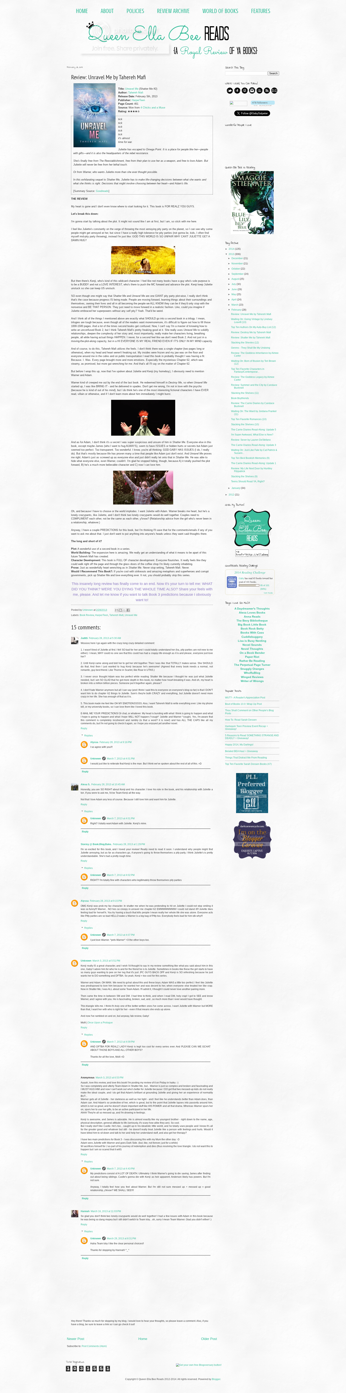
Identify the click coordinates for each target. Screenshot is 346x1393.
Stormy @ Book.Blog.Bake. (96, 844)
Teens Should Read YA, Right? (248, 481)
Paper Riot (252, 656)
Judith (84, 638)
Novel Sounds (252, 644)
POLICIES (135, 11)
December (237, 258)
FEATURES (260, 11)
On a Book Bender (252, 652)
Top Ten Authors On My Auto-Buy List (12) (253, 327)
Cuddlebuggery (252, 636)
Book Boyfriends (240, 398)
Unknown (95, 758)
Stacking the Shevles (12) (245, 342)
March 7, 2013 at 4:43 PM (121, 1168)
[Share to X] (124, 610)
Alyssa (94, 742)
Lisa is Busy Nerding (252, 640)
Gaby (241, 578)
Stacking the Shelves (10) (245, 424)
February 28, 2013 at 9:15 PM (106, 901)
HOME (82, 11)
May (234, 294)
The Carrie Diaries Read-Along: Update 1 (253, 463)
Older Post (209, 1339)
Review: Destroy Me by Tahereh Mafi (251, 332)
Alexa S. (85, 784)
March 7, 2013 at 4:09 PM (121, 1041)
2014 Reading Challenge (250, 572)
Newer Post (75, 1339)
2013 (232, 254)
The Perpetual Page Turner (252, 664)
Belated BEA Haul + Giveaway (241, 751)
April (234, 299)
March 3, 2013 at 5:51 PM (106, 960)
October (236, 268)
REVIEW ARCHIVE (173, 11)
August (235, 279)
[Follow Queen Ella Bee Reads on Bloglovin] (263, 105)
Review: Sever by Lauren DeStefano (251, 439)
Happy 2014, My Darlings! (239, 744)
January (236, 488)
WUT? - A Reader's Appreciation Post (245, 697)
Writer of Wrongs (252, 681)
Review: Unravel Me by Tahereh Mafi (251, 314)
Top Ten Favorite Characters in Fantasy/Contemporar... (247, 370)
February (236, 309)
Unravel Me (131, 88)
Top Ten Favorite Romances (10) (249, 419)
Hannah (85, 1211)
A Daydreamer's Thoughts (252, 608)
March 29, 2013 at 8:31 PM (121, 1238)
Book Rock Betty (252, 628)
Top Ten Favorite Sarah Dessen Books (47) (248, 764)
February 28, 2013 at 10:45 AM (108, 784)
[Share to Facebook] (128, 610)
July (233, 284)
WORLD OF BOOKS (220, 11)
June (234, 289)
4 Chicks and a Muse (153, 107)
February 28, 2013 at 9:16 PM (116, 742)
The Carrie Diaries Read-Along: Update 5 (253, 429)
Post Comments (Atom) (94, 1346)
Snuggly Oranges (252, 668)
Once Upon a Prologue (100, 1022)
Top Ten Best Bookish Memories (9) (250, 458)
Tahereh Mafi (135, 92)
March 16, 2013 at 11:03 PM (106, 1211)
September (237, 274)
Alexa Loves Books (252, 612)
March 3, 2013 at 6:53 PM (109, 1077)
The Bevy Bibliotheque (252, 620)
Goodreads (102, 191)
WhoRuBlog (252, 672)
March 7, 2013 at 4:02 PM (121, 875)
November (237, 263)
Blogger (216, 1379)
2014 (232, 249)
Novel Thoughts (252, 648)
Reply (84, 728)
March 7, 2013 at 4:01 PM (121, 758)
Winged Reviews (252, 677)
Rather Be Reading (252, 660)
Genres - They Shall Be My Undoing (250, 347)
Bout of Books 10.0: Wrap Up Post (243, 704)
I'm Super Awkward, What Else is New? (252, 434)
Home (142, 1339)
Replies (88, 735)
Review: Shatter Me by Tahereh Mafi (250, 337)
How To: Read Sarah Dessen (241, 719)
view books (268, 592)
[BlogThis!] (121, 610)
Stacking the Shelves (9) (244, 476)
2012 (232, 494)
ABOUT (107, 11)
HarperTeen (138, 100)
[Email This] (117, 610)
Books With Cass (252, 632)
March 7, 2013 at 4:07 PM (121, 935)
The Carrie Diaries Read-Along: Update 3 (253, 445)
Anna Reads (252, 616)
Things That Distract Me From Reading (246, 757)
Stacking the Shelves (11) (245, 393)
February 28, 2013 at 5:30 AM (105, 638)
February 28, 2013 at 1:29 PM (129, 844)
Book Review (87, 615)
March (235, 304)
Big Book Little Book (252, 624)
